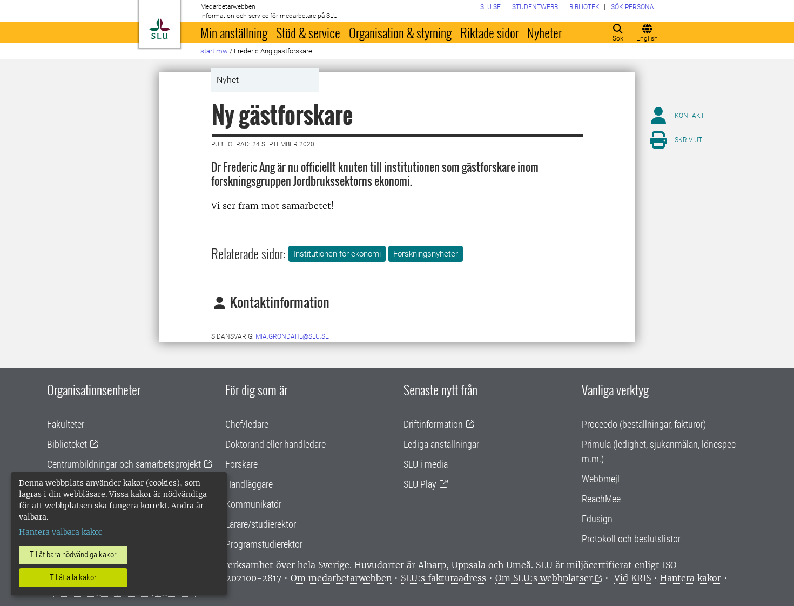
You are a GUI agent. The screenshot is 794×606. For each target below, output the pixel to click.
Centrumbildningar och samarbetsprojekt (124, 464)
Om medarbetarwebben (341, 578)
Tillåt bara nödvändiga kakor (73, 555)
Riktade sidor (489, 32)
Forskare (241, 464)
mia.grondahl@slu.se (292, 336)
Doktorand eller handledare (275, 444)
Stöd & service (308, 32)
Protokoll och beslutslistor (631, 538)
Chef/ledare (246, 424)
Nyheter (544, 32)
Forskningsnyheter (425, 254)
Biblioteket (67, 444)
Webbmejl (601, 478)
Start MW (214, 51)
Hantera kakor (690, 578)
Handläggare (249, 484)
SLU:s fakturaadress (443, 578)
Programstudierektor (263, 544)
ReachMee (601, 498)
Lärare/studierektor (260, 524)
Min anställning (233, 32)
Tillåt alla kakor (73, 577)
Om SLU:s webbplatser (544, 578)
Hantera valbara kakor (60, 532)
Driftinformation (433, 424)
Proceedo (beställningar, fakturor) (644, 424)
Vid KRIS (632, 578)
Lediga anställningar (441, 444)
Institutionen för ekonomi (337, 254)
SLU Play (419, 484)
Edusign (597, 518)
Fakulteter (65, 424)
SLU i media (425, 464)
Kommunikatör (253, 504)
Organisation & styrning (400, 32)
